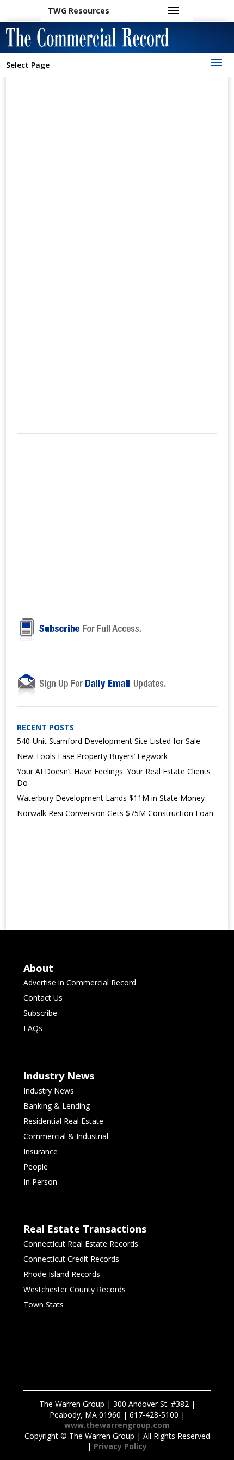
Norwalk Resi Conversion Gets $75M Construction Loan (115, 813)
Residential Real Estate (63, 1121)
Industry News (48, 1090)
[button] (78, 11)
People (35, 1166)
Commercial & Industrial (65, 1136)
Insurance (40, 1151)
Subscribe (40, 1013)
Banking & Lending (56, 1106)
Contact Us (43, 998)
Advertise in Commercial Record (79, 982)
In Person (40, 1182)
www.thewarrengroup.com (117, 1425)
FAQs (32, 1028)
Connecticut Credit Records (71, 1259)
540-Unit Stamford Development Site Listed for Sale (108, 741)
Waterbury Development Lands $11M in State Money (111, 798)
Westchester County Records (74, 1289)
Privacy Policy (120, 1446)
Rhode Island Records (61, 1274)
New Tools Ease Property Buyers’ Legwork (92, 756)
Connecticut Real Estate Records (80, 1243)
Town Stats (43, 1304)
